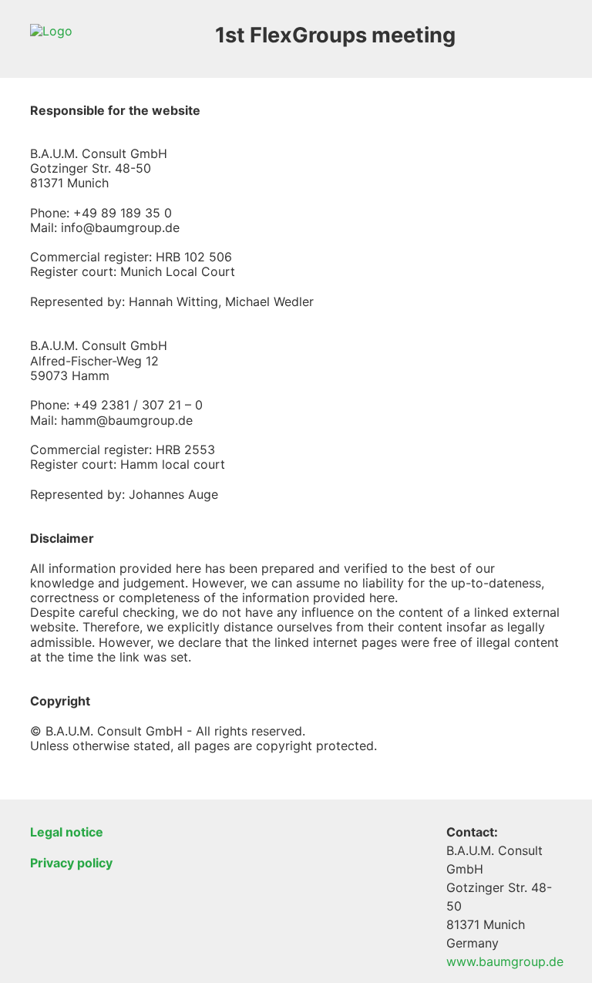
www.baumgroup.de (504, 961)
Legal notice (66, 832)
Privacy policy (71, 862)
